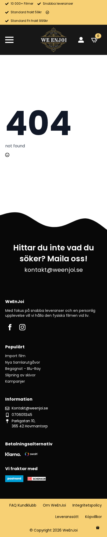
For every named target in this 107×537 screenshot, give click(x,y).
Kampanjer (15, 381)
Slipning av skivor (20, 375)
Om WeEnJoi (54, 505)
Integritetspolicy (87, 505)
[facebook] (10, 327)
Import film (15, 355)
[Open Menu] (9, 40)
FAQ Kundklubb (22, 505)
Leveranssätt (67, 516)
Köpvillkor (93, 516)
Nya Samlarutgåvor (22, 362)
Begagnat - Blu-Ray (23, 368)
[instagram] (22, 327)
